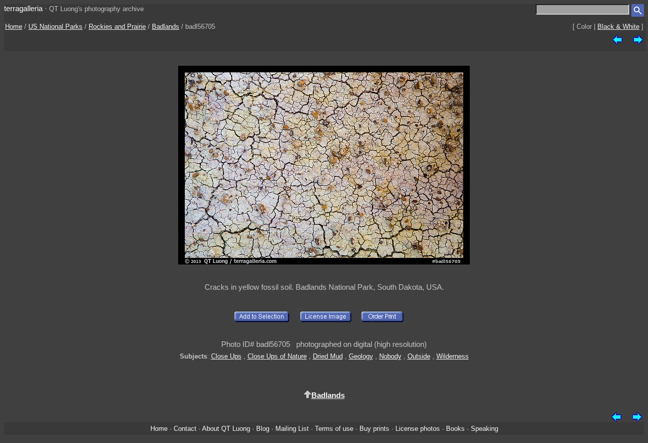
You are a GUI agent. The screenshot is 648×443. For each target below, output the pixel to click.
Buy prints (374, 428)
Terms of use (334, 428)
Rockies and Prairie (117, 26)
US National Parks (55, 26)
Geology (361, 356)
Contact (185, 428)
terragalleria (23, 8)
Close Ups (226, 356)
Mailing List (292, 428)
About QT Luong (226, 428)
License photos (417, 428)
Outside (419, 356)
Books (455, 428)
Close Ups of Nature (277, 356)
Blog (262, 428)
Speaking (484, 428)
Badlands (165, 26)
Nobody (390, 356)
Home (13, 26)
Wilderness (452, 356)
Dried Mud (328, 356)
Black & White (618, 26)
